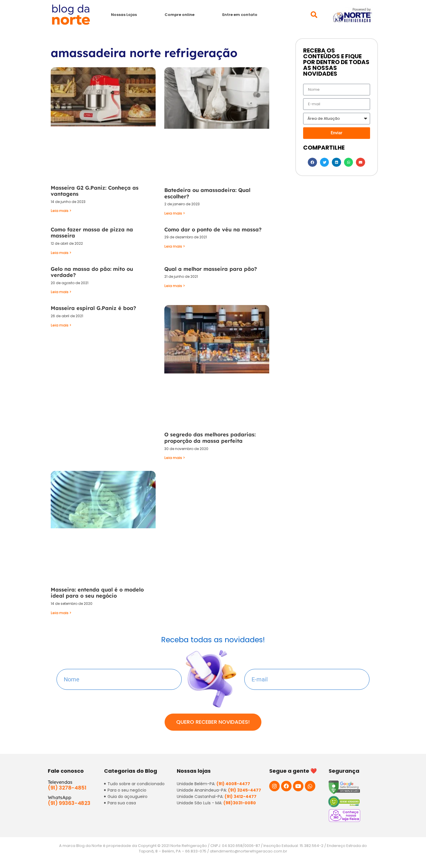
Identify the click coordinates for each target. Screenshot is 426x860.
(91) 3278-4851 (67, 787)
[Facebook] (286, 786)
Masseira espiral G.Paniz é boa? (93, 308)
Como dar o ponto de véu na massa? (213, 229)
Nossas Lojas (124, 14)
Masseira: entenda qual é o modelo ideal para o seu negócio (97, 592)
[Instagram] (274, 786)
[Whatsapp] (310, 786)
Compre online (179, 14)
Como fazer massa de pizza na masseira (92, 232)
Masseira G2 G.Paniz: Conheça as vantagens (95, 190)
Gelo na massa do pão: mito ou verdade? (92, 272)
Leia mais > (61, 210)
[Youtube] (298, 786)
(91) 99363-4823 (69, 803)
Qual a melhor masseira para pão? (210, 269)
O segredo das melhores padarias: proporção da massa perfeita (210, 437)
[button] (314, 14)
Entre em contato (239, 14)
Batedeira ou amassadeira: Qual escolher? (207, 193)
